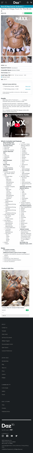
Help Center (5, 334)
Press (3, 371)
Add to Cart (28, 13)
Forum (3, 394)
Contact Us (4, 327)
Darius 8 (6, 257)
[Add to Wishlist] (23, 13)
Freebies (4, 408)
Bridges (3, 377)
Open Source (5, 347)
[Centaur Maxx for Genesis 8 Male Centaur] (15, 288)
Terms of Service (17, 445)
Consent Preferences (7, 351)
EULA (3, 447)
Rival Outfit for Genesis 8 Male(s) (12, 260)
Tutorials (4, 331)
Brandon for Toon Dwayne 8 (11, 258)
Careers (4, 374)
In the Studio (5, 388)
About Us (4, 367)
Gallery (3, 391)
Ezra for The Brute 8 (9, 261)
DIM (25, 75)
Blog (3, 364)
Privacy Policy (25, 445)
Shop (3, 405)
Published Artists (6, 411)
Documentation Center (7, 344)
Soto (6, 65)
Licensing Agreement (7, 445)
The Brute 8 (14, 67)
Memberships (5, 361)
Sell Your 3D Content (7, 337)
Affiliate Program (6, 341)
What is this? (27, 86)
